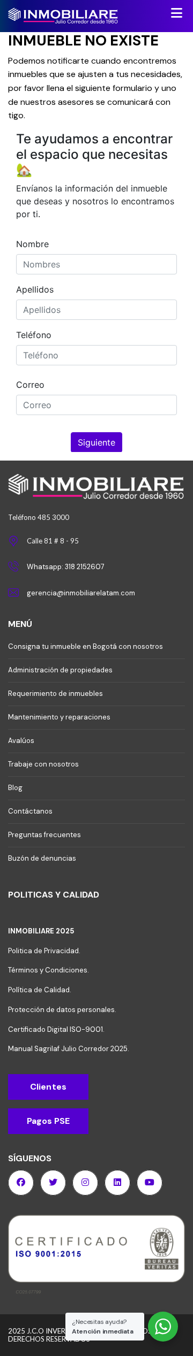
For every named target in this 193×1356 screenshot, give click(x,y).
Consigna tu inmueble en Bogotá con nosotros (85, 646)
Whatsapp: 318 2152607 (66, 566)
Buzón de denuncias (42, 858)
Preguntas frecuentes (44, 834)
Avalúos (21, 740)
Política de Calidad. (39, 989)
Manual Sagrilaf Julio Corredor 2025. (68, 1048)
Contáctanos (30, 811)
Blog (15, 787)
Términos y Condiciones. (48, 970)
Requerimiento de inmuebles (55, 693)
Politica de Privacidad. (44, 950)
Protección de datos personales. (62, 1009)
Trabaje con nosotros (43, 764)
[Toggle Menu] (176, 13)
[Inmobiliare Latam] (80, 17)
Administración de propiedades (60, 670)
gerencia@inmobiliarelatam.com (81, 592)
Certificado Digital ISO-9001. (56, 1029)
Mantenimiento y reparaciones (59, 717)
